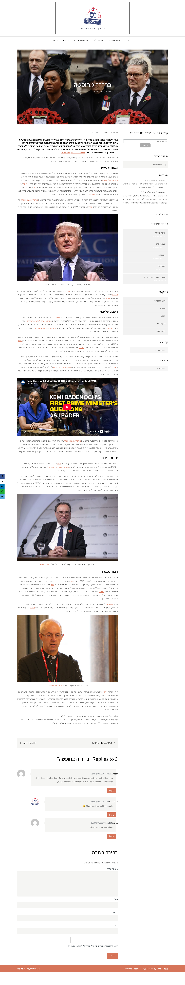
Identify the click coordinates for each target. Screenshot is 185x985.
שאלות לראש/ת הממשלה (61, 723)
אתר (116, 925)
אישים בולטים (98, 40)
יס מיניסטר (21, 968)
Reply (111, 790)
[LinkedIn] (2, 486)
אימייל (115, 912)
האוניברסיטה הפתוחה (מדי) (154, 277)
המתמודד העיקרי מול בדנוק (45, 328)
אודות (127, 40)
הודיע (59, 463)
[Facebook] (2, 476)
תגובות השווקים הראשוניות (59, 467)
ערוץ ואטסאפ (160, 331)
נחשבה (114, 367)
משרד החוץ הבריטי (54, 685)
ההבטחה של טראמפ (110, 180)
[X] (2, 481)
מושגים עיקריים (114, 40)
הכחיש (32, 607)
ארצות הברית (100, 719)
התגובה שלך (112, 869)
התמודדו (108, 328)
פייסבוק (162, 308)
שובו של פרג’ (160, 244)
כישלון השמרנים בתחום (62, 367)
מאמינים (68, 291)
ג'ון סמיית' (80, 719)
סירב (106, 692)
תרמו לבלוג (161, 214)
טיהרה (81, 347)
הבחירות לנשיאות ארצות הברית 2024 (41, 719)
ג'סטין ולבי (72, 719)
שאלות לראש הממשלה (29, 200)
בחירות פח (161, 255)
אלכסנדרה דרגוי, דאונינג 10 (73, 152)
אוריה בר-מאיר (109, 132)
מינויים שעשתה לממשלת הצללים (39, 321)
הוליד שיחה (91, 194)
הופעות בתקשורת (81, 40)
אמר (90, 207)
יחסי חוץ (70, 716)
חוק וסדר (77, 716)
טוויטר (163, 316)
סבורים (115, 294)
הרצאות (66, 40)
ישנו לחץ (110, 604)
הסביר (108, 298)
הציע (20, 340)
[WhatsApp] (2, 491)
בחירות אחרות (102, 716)
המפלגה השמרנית (89, 716)
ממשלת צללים (102, 723)
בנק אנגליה (44, 564)
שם (116, 899)
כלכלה (63, 716)
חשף (72, 581)
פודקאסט (54, 40)
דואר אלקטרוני (159, 301)
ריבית (74, 723)
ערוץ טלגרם (161, 323)
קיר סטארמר (91, 723)
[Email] (2, 496)
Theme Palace (162, 968)
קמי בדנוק (81, 723)
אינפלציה (109, 719)
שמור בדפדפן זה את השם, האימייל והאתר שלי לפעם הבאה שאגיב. (93, 946)
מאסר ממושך (160, 233)
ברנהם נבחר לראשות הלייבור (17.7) (153, 187)
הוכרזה (57, 317)
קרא (35, 187)
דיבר (25, 184)
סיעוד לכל (161, 266)
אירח (52, 584)
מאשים (101, 591)
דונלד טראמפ (62, 719)
